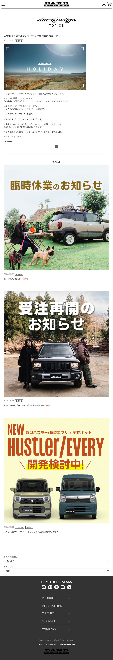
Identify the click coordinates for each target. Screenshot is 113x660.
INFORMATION (52, 606)
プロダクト (19, 527)
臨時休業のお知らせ (12, 279)
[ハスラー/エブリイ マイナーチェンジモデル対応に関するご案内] (56, 470)
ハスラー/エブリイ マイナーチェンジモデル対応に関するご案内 (31, 532)
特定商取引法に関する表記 (64, 640)
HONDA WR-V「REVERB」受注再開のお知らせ (24, 405)
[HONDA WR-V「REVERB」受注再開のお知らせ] (56, 344)
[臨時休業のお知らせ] (56, 217)
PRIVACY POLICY (44, 640)
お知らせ (19, 41)
